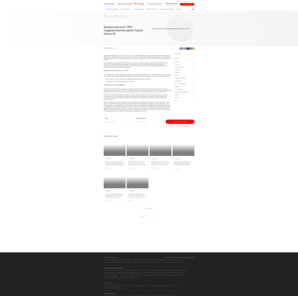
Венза (141, 262)
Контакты (175, 285)
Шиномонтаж (183, 270)
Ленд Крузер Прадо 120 (175, 260)
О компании (107, 283)
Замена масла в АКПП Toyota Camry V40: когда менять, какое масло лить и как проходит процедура (160, 163)
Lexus (183, 275)
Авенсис (157, 262)
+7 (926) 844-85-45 (171, 3)
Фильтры (184, 97)
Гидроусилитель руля (184, 78)
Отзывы (126, 285)
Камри (163, 262)
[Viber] (191, 48)
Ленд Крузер (128, 260)
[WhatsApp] (193, 48)
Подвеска (184, 86)
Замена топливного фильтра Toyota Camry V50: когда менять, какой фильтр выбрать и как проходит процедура (137, 163)
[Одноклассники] (183, 48)
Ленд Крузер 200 (149, 260)
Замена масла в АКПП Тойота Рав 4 (130, 277)
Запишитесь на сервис (172, 4)
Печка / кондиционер (184, 83)
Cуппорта (184, 69)
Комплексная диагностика (149, 272)
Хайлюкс (120, 260)
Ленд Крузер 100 (138, 260)
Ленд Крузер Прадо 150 (110, 262)
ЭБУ (184, 100)
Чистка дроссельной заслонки (171, 275)
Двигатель (184, 72)
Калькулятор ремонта (187, 4)
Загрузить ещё (149, 208)
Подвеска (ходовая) (122, 272)
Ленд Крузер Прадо (161, 260)
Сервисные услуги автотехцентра (113, 268)
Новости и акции (108, 285)
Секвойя (129, 262)
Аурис (184, 262)
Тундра (136, 262)
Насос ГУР (158, 275)
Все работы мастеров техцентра (161, 285)
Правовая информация (110, 293)
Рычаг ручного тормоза (127, 275)
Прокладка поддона (148, 275)
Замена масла (184, 81)
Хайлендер (114, 260)
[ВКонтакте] (181, 48)
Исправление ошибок (172, 270)
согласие (182, 125)
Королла (169, 262)
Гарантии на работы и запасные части (114, 287)
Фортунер (106, 260)
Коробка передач (184, 67)
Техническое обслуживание (184, 92)
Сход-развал (162, 272)
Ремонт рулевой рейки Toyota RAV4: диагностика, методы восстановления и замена (182, 163)
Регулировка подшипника (111, 277)
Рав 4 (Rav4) (122, 262)
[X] (188, 48)
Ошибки (184, 61)
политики (187, 126)
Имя (106, 118)
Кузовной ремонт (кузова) (175, 272)
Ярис (179, 262)
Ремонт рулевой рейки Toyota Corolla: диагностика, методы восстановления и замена (113, 195)
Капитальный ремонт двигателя (113, 270)
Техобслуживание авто (110, 257)
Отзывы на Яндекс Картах (137, 285)
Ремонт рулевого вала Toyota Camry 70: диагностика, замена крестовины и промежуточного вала (114, 163)
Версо (174, 262)
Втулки (184, 75)
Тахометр (184, 64)
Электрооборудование (157, 270)
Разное (184, 58)
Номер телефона (141, 118)
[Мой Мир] (186, 48)
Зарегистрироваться (184, 1)
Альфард (146, 262)
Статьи (149, 285)
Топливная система (134, 272)
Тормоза (184, 94)
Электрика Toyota (144, 270)
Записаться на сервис (180, 121)
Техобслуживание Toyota (131, 270)
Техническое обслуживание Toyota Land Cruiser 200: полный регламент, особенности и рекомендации (137, 195)
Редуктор (138, 275)
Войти (193, 1)
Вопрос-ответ (118, 285)
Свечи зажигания (184, 89)
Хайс (152, 262)
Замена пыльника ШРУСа (111, 275)
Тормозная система (109, 272)
